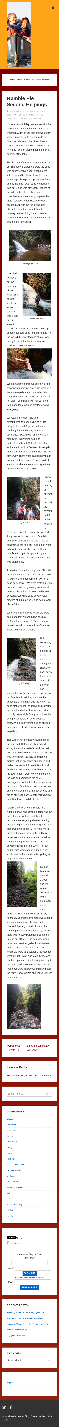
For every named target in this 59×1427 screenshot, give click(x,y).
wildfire (10, 1210)
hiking (31, 115)
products (10, 1176)
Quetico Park (12, 1182)
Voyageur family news (16, 1335)
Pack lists (11, 1159)
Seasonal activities (15, 1187)
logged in (26, 1075)
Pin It (19, 1238)
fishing (10, 1136)
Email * (11, 1268)
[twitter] (4, 1408)
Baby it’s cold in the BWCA (19, 1330)
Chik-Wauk (11, 1124)
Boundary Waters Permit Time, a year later (25, 1313)
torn (8, 1199)
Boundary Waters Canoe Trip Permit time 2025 (27, 1324)
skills (9, 1193)
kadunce (38, 118)
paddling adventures (15, 1164)
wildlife (10, 1216)
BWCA (10, 1119)
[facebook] (11, 1408)
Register (10, 1382)
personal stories (14, 1170)
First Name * (29, 1258)
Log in (9, 1388)
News (9, 1153)
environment (12, 1130)
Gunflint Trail (12, 1142)
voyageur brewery (14, 1204)
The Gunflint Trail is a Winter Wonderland (25, 1318)
